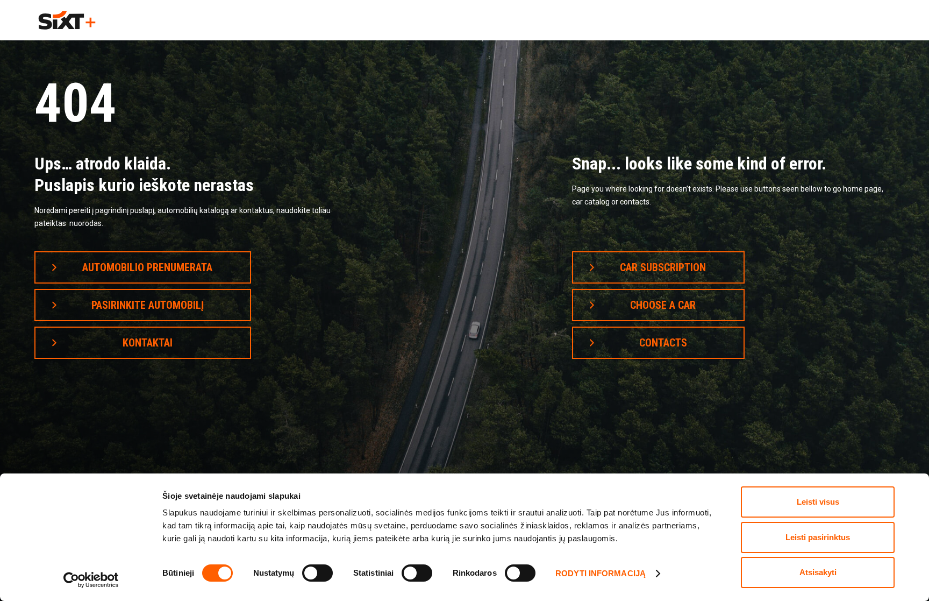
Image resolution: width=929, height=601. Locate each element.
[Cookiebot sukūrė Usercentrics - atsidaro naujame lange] (91, 580)
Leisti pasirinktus (817, 537)
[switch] (317, 573)
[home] (67, 20)
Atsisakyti (818, 572)
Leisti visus (818, 501)
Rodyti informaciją (600, 573)
